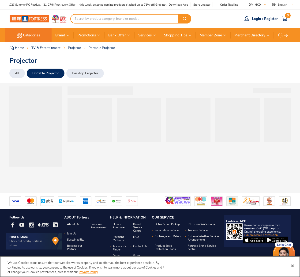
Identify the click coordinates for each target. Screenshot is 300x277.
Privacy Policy (88, 272)
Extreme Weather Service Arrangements (203, 238)
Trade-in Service (198, 230)
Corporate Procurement (98, 225)
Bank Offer (117, 35)
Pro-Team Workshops (201, 224)
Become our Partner (74, 247)
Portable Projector (45, 73)
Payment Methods (118, 238)
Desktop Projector (85, 73)
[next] (286, 35)
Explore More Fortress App (261, 235)
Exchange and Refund (168, 236)
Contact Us (140, 246)
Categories (31, 35)
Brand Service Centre (137, 227)
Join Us (71, 233)
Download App (178, 5)
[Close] (292, 266)
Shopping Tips (175, 35)
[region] (150, 266)
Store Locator (201, 5)
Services (145, 35)
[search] (184, 18)
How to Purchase (118, 225)
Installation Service (167, 230)
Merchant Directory (249, 35)
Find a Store (18, 237)
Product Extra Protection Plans (165, 247)
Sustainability (75, 240)
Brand (60, 35)
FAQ (136, 237)
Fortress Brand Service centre (202, 247)
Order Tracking (229, 5)
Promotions (87, 35)
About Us (73, 224)
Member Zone (211, 35)
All (17, 73)
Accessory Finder (119, 247)
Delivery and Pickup (167, 224)
